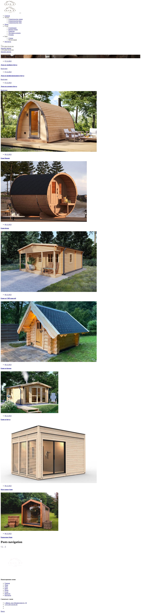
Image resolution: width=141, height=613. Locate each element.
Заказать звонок (6, 48)
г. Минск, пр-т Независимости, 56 (16, 603)
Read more (4, 68)
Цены (6, 590)
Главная (7, 583)
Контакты (8, 595)
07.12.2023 (8, 61)
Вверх (3, 611)
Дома (6, 585)
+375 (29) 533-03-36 (11, 604)
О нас (6, 592)
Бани (6, 588)
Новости (7, 593)
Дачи (6, 587)
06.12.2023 (8, 154)
